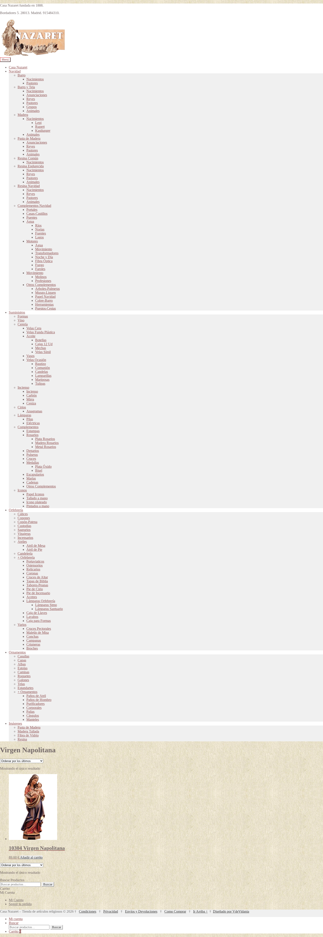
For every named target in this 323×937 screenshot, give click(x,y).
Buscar (47, 884)
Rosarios (32, 435)
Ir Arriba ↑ (200, 911)
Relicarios (33, 569)
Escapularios (35, 474)
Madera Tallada (28, 731)
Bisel (38, 470)
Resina (22, 739)
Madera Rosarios (47, 443)
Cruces (31, 458)
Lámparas (24, 415)
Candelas (41, 372)
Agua (30, 221)
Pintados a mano (37, 506)
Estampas (33, 431)
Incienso (23, 387)
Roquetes (24, 676)
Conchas (32, 636)
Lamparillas (43, 375)
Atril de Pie (34, 549)
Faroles (40, 269)
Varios (22, 624)
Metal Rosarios (45, 447)
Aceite (30, 336)
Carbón (31, 395)
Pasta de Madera (29, 138)
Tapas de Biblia (37, 581)
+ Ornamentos (27, 692)
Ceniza (31, 403)
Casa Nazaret (18, 67)
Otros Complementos (41, 285)
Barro (21, 75)
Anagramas (34, 411)
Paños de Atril (36, 696)
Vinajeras (24, 534)
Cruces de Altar (37, 577)
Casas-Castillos (36, 213)
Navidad (15, 71)
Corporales (34, 708)
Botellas (40, 340)
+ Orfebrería (26, 557)
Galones (23, 680)
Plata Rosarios (45, 439)
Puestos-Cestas (45, 308)
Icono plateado (36, 502)
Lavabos (32, 617)
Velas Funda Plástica (40, 332)
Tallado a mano (37, 498)
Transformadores (46, 253)
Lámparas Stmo (46, 605)
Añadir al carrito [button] (31, 857)
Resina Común (28, 158)
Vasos (30, 356)
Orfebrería (16, 510)
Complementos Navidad (34, 206)
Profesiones (43, 281)
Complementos (28, 427)
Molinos (41, 277)
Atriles (22, 541)
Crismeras (33, 644)
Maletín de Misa (37, 632)
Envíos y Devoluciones (141, 911)
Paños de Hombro (38, 700)
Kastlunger (42, 130)
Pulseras (32, 455)
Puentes (31, 217)
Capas (22, 660)
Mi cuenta (16, 919)
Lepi (38, 123)
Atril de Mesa (35, 545)
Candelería (25, 553)
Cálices (23, 514)
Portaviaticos (35, 561)
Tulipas (40, 383)
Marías (31, 478)
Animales (33, 111)
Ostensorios (34, 565)
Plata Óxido (43, 466)
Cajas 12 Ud (44, 344)
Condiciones (87, 911)
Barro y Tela (26, 87)
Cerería (23, 324)
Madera (23, 115)
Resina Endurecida (31, 166)
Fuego (39, 265)
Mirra (30, 399)
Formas (23, 316)
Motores (32, 241)
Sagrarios (24, 530)
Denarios (32, 451)
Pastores (32, 83)
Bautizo (40, 364)
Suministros (17, 312)
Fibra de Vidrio (28, 735)
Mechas (40, 348)
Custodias (24, 526)
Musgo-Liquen (45, 292)
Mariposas (42, 379)
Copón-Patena (27, 522)
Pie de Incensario (38, 593)
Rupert (40, 126)
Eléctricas (33, 423)
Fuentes (40, 233)
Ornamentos (17, 652)
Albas (22, 664)
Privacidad (110, 911)
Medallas (32, 462)
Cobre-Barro (44, 300)
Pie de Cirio (34, 589)
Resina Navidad (29, 186)
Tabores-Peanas (37, 585)
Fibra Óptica (44, 261)
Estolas (22, 668)
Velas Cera (33, 328)
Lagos (39, 237)
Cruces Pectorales (38, 628)
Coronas (32, 573)
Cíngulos (32, 715)
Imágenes (15, 723)
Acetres (31, 597)
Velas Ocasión (36, 360)
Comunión (42, 368)
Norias (39, 229)
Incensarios (25, 538)
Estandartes (25, 688)
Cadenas (32, 482)
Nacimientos (35, 79)
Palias (30, 711)
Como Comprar (175, 911)
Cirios (22, 407)
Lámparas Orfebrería (40, 601)
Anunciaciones (36, 95)
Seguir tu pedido (20, 904)
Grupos (31, 107)
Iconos (22, 490)
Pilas (29, 419)
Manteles (32, 719)
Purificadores (35, 704)
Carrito (15, 931)
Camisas (23, 672)
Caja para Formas (38, 621)
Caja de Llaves (36, 613)
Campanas (33, 640)
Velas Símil (43, 352)
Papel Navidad (45, 296)
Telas (21, 684)
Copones (24, 518)
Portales (31, 209)
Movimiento (43, 249)
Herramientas (44, 304)
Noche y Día (44, 257)
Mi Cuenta (16, 900)
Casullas (23, 656)
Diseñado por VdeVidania (231, 911)
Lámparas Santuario (49, 609)
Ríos (38, 225)
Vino (21, 320)
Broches (32, 648)
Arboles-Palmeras (47, 289)
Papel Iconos (35, 494)
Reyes (30, 99)
